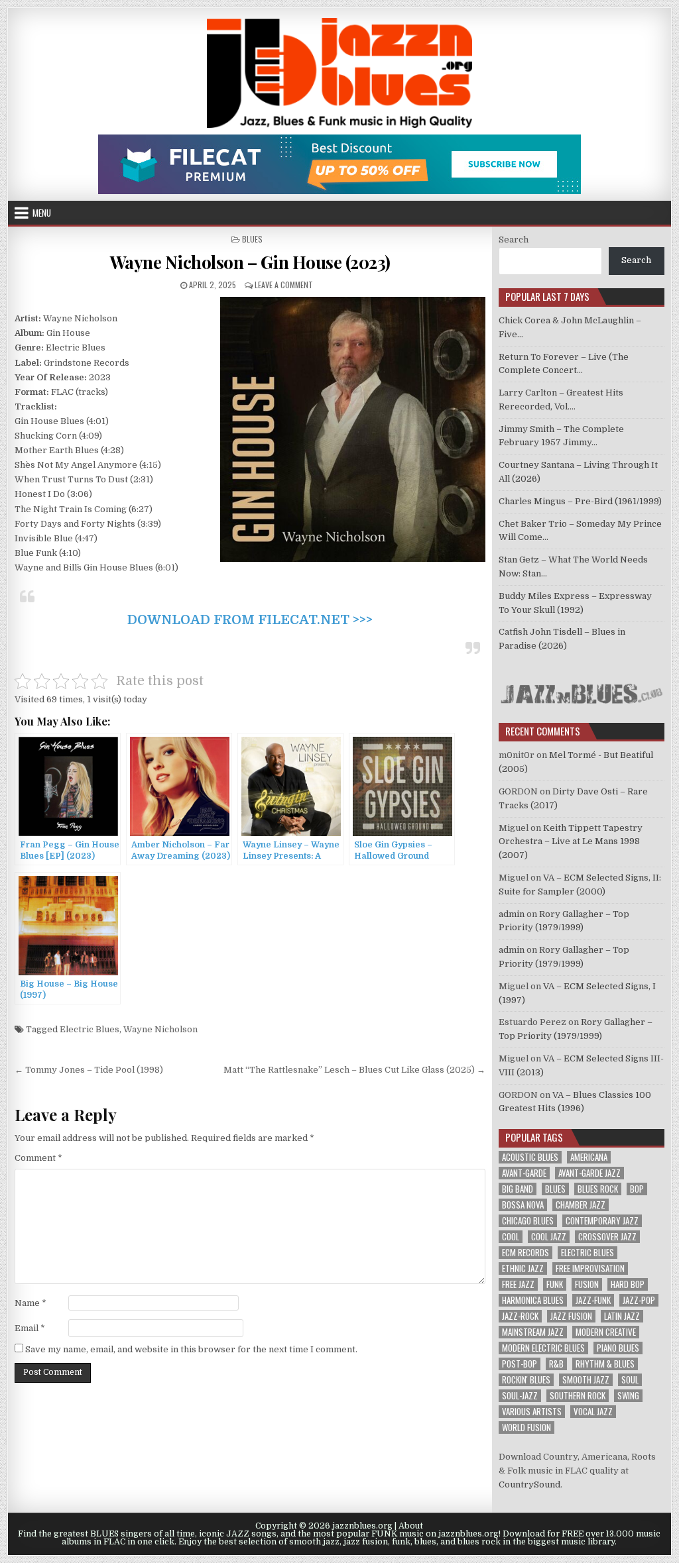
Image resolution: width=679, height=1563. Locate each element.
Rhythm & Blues (605, 1364)
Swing (628, 1395)
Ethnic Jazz (523, 1268)
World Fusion (526, 1427)
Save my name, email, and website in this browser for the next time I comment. (191, 1349)
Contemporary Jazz (602, 1220)
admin (512, 914)
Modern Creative (606, 1332)
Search (513, 239)
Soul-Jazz (520, 1395)
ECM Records (525, 1252)
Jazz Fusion (571, 1316)
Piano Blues (618, 1348)
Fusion (587, 1284)
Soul (630, 1380)
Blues (252, 238)
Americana (588, 1157)
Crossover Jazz (607, 1236)
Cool (510, 1236)
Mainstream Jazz (533, 1332)
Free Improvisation (590, 1268)
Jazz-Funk (593, 1300)
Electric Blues (89, 1029)
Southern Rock (577, 1395)
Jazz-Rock (520, 1316)
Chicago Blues (528, 1220)
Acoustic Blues (530, 1157)
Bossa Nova (523, 1205)
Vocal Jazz (593, 1411)
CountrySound (529, 1484)
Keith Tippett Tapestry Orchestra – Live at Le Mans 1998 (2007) (571, 842)
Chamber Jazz (580, 1205)
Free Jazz (518, 1284)
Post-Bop (519, 1364)
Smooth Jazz (585, 1380)
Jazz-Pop (639, 1300)
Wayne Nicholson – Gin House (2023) (250, 262)
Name (30, 1303)
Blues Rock (598, 1189)
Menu (41, 212)
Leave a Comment (284, 284)
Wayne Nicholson (160, 1029)
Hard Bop (628, 1284)
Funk (554, 1284)
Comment (38, 1158)
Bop (637, 1189)
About (411, 1526)
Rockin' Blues (526, 1380)
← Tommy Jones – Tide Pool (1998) (89, 1070)
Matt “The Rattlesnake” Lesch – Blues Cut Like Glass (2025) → (354, 1070)
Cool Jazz (548, 1236)
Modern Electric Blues (543, 1348)
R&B (556, 1364)
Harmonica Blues (533, 1300)
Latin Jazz (622, 1316)
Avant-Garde (524, 1173)
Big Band (517, 1189)
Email (30, 1328)
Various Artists (532, 1411)
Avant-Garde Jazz (589, 1173)
